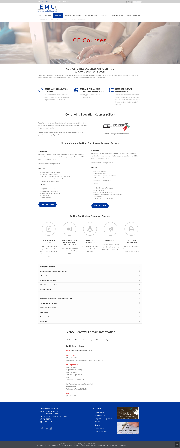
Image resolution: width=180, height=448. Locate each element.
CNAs (97, 340)
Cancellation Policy (78, 20)
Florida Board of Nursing (75, 346)
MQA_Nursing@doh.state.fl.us (81, 350)
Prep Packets (55, 20)
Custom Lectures (91, 15)
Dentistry (105, 340)
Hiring (65, 20)
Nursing (69, 340)
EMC (40, 15)
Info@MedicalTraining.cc (50, 422)
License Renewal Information (123, 90)
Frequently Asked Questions (103, 419)
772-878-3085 (45, 1)
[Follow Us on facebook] (42, 428)
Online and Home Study (73, 15)
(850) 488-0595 (71, 358)
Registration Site (100, 415)
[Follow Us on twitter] (46, 428)
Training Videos (117, 15)
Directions (104, 15)
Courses (58, 15)
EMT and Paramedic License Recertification (92, 90)
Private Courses (100, 428)
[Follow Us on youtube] (50, 428)
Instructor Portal (133, 15)
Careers (97, 425)
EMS (76, 340)
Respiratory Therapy (87, 340)
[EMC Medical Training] (47, 8)
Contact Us (43, 20)
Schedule (48, 15)
